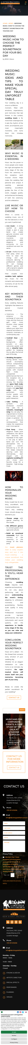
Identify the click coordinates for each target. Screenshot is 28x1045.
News (11, 23)
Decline (14, 1035)
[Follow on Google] (20, 922)
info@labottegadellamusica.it (16, 818)
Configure (14, 1039)
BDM (7, 59)
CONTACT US (14, 698)
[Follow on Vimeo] (16, 922)
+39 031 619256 (11, 810)
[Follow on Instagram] (12, 922)
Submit (20, 875)
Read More (14, 743)
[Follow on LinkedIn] (8, 922)
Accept (14, 1032)
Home (5, 23)
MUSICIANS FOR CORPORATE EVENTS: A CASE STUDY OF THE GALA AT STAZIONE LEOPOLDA (14, 727)
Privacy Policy (14, 1042)
